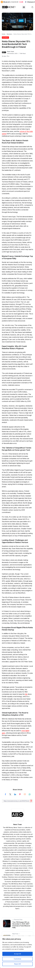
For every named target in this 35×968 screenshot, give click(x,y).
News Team (10, 51)
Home (3, 34)
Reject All (17, 964)
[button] (23, 7)
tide (26, 694)
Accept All (17, 954)
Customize (17, 959)
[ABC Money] (9, 7)
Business (9, 34)
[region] (17, 952)
